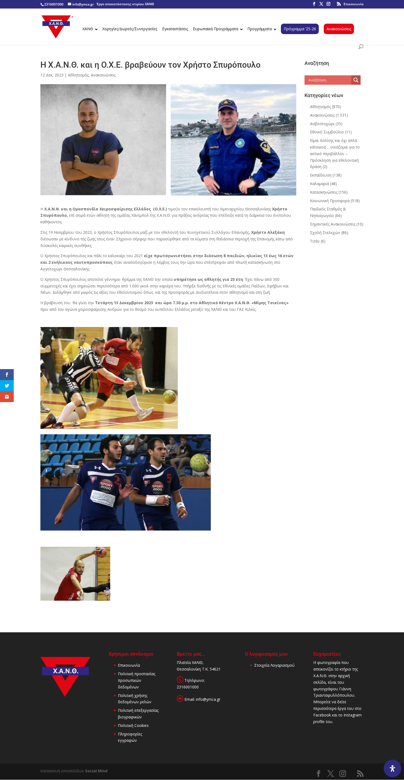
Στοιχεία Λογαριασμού (274, 665)
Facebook (322, 715)
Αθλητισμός (78, 75)
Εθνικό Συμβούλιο (327, 131)
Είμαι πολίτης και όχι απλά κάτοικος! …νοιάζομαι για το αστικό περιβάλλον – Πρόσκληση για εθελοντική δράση (335, 153)
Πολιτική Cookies (133, 725)
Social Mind (96, 770)
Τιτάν (315, 241)
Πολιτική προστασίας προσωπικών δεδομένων (136, 680)
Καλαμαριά (319, 183)
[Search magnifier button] (356, 80)
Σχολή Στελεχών (325, 232)
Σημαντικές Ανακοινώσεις (332, 224)
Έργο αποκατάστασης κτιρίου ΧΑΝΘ (125, 4)
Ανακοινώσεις (103, 75)
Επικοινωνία (354, 4)
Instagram (353, 715)
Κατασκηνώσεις (323, 192)
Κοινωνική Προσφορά (330, 200)
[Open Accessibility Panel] (392, 768)
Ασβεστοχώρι (322, 123)
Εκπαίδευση (320, 175)
